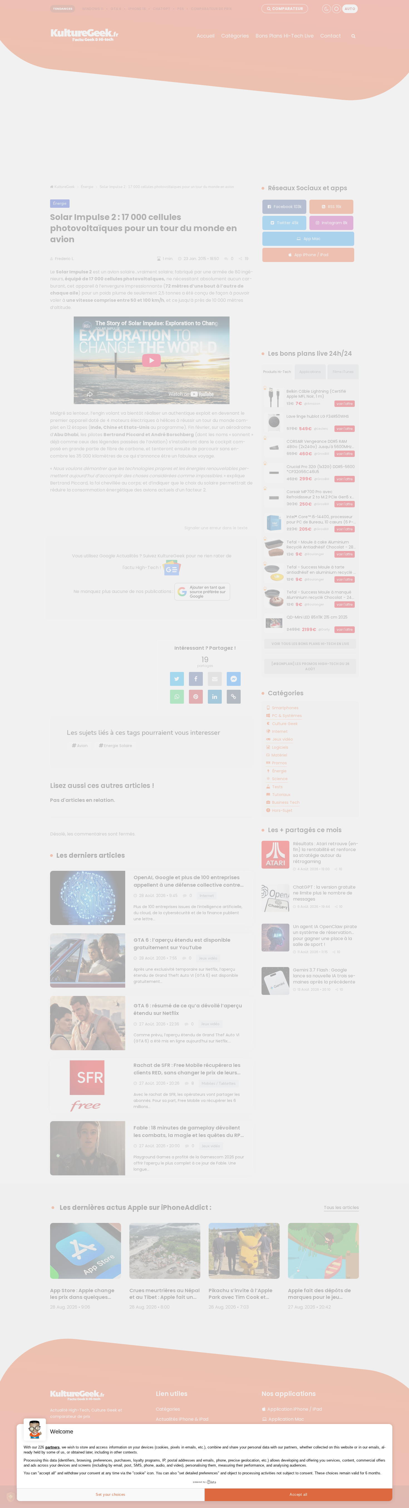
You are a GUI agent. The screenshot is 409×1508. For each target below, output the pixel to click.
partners (52, 1447)
